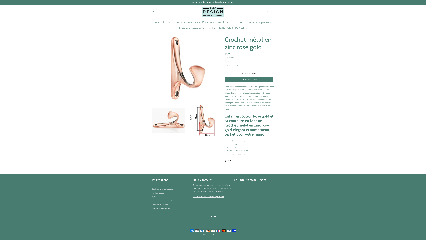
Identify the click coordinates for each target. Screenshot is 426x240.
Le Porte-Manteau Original (215, 235)
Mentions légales (158, 193)
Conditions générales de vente (162, 189)
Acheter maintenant (249, 79)
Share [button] (229, 161)
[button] (154, 11)
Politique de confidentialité (161, 208)
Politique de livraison (159, 197)
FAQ (153, 185)
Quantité (227, 61)
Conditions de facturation (161, 205)
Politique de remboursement (162, 201)
